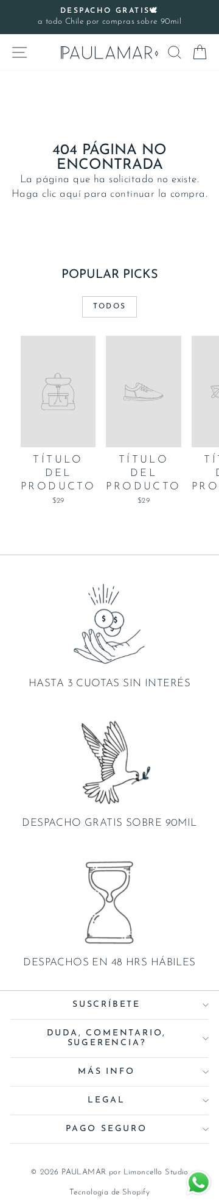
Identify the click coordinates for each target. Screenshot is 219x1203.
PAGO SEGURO (106, 1129)
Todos (110, 306)
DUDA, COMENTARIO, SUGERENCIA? (107, 1038)
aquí (70, 194)
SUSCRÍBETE (106, 1004)
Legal (106, 1100)
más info (106, 1071)
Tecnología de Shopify (109, 1192)
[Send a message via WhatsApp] (198, 1182)
